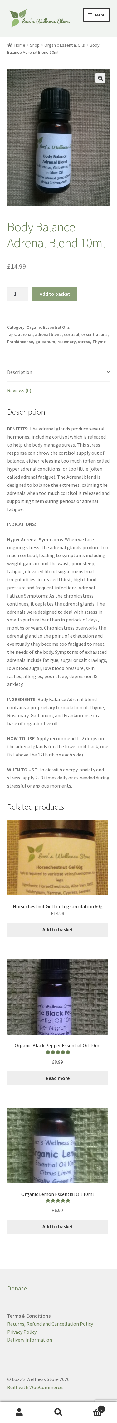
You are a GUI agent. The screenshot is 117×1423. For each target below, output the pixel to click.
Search (58, 1412)
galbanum (45, 341)
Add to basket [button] (57, 929)
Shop (35, 45)
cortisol (71, 334)
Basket (90, 1406)
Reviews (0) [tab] (19, 390)
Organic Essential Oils (64, 45)
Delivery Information (29, 1340)
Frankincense (20, 341)
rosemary (66, 341)
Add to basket (55, 294)
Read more (58, 1078)
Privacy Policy (22, 1332)
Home (19, 45)
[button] (100, 78)
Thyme (99, 341)
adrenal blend (48, 334)
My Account (19, 1412)
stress (84, 341)
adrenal (25, 334)
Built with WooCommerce (34, 1387)
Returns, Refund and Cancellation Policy (50, 1324)
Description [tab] (19, 372)
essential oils (94, 334)
